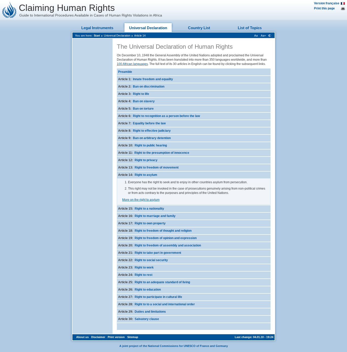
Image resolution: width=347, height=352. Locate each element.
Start (97, 35)
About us (82, 337)
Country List (199, 28)
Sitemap (132, 337)
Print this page (324, 8)
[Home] (9, 10)
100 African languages (132, 64)
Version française (326, 3)
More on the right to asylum (141, 200)
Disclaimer (98, 337)
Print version (116, 337)
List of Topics (250, 28)
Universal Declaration (148, 28)
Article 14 (140, 35)
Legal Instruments (97, 28)
